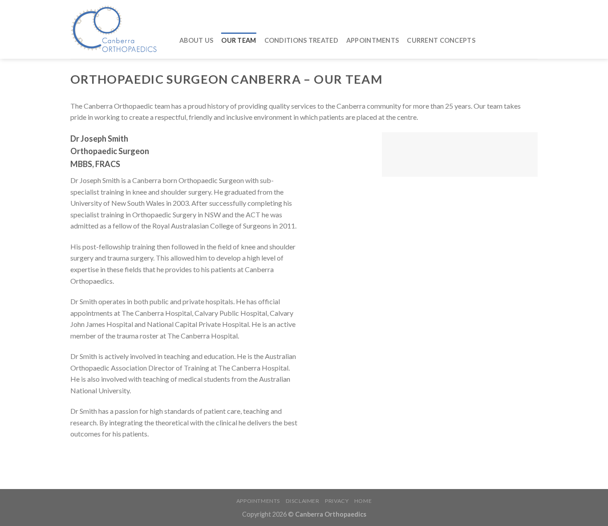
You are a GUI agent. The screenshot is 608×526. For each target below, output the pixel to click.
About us (196, 40)
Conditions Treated (301, 40)
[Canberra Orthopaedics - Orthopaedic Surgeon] (118, 29)
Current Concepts (441, 40)
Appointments (372, 40)
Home (363, 500)
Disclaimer (303, 500)
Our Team (238, 40)
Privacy (337, 500)
